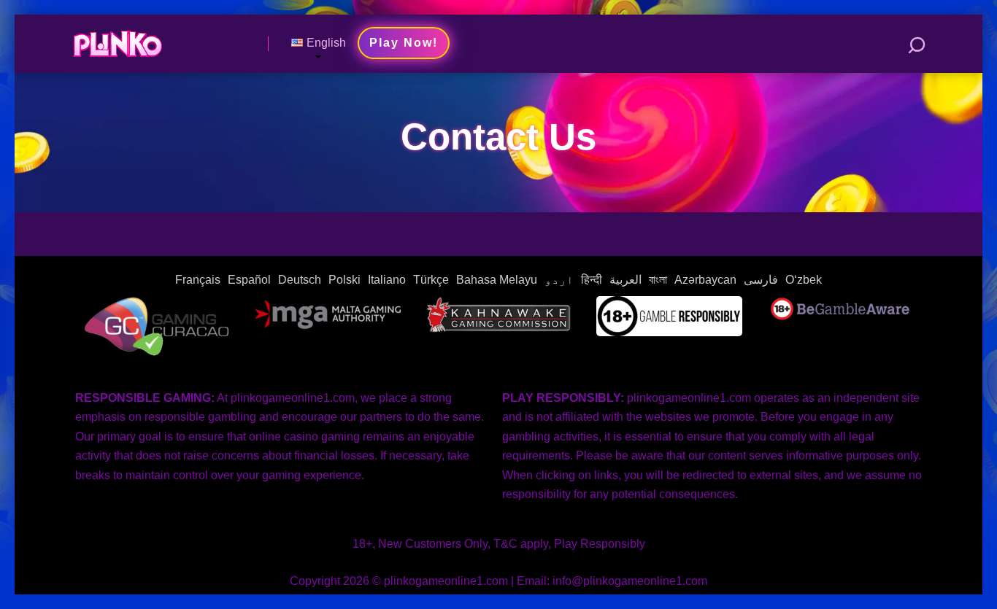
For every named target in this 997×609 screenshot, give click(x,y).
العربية (625, 280)
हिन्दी (591, 280)
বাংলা (658, 280)
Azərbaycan (705, 280)
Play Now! (403, 42)
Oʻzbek (803, 280)
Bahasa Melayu (496, 280)
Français (197, 280)
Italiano (387, 280)
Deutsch (299, 280)
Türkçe (431, 280)
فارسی (761, 280)
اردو (559, 280)
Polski (344, 280)
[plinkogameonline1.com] (117, 38)
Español (249, 280)
